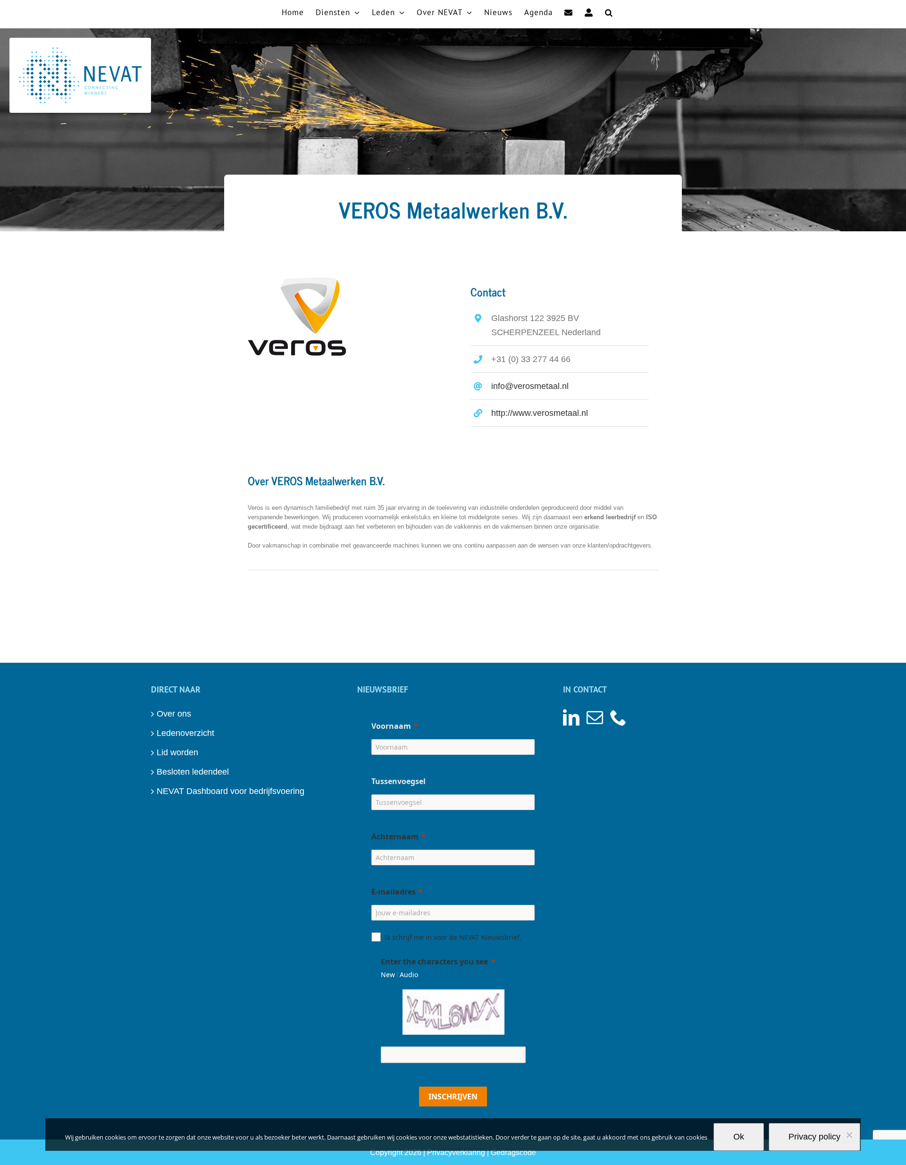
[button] (609, 12)
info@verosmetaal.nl (530, 386)
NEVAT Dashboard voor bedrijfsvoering (230, 791)
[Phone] (618, 717)
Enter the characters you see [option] (434, 961)
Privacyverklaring (456, 1152)
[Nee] (849, 1135)
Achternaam (395, 836)
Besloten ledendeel (193, 772)
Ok (738, 1136)
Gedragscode (513, 1152)
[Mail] (595, 717)
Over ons (174, 713)
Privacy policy (814, 1136)
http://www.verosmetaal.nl (539, 413)
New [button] (388, 974)
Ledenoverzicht (185, 733)
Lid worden (177, 752)
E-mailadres (393, 891)
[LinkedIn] (571, 717)
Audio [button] (409, 974)
